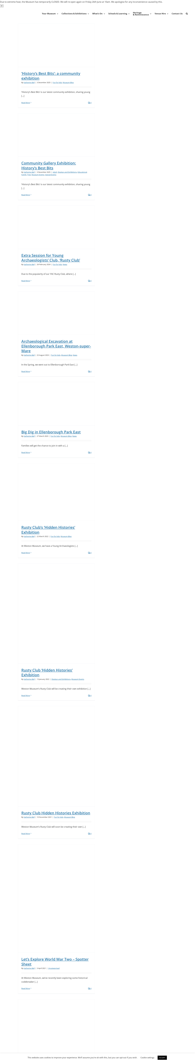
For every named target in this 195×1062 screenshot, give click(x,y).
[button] (187, 14)
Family (24, 174)
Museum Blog (68, 82)
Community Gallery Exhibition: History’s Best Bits (48, 165)
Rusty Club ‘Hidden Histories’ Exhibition (47, 672)
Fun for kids (57, 82)
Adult (55, 172)
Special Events (50, 174)
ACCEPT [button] (162, 1057)
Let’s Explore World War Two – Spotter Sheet (55, 961)
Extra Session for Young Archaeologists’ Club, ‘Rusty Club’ (50, 258)
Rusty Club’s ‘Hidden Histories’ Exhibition (48, 530)
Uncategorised (54, 968)
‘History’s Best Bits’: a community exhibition (50, 76)
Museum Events (38, 174)
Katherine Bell (29, 82)
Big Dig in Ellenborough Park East (51, 431)
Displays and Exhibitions (67, 172)
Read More (25, 102)
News (65, 264)
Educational (82, 172)
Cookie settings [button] (147, 1057)
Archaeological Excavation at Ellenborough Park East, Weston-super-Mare (56, 346)
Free (29, 174)
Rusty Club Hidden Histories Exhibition (55, 812)
